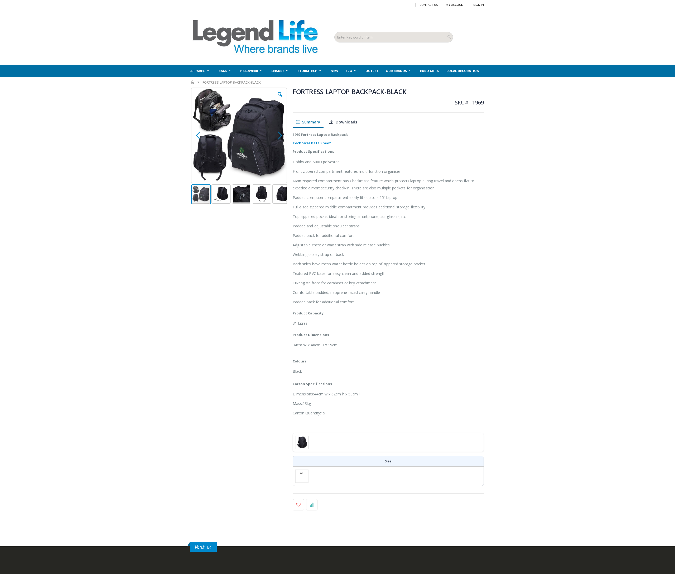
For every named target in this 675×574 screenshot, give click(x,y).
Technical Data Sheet (312, 143)
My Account (455, 5)
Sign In (478, 5)
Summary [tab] (310, 122)
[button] (280, 98)
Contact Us (429, 5)
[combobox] (393, 37)
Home (193, 82)
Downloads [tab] (346, 122)
